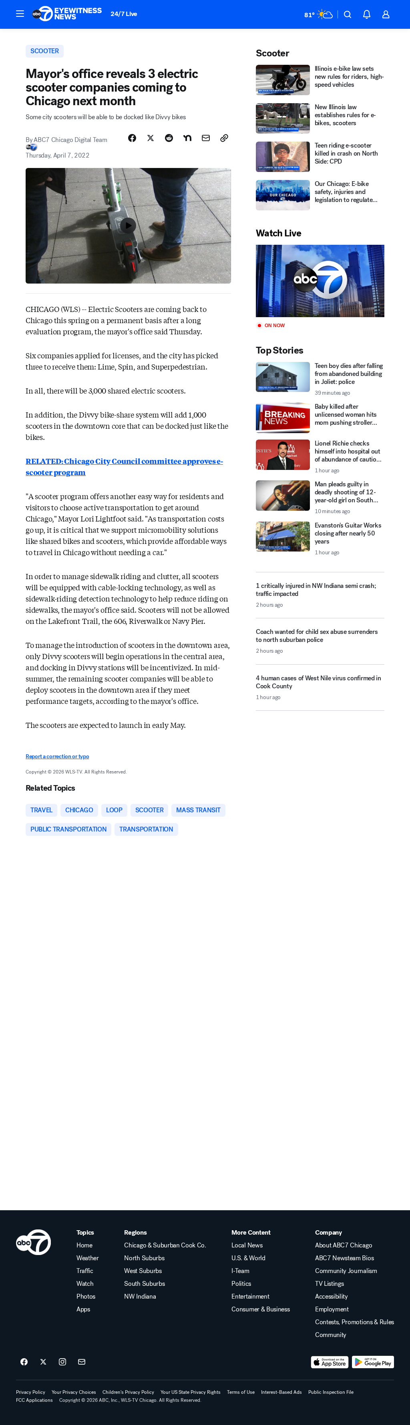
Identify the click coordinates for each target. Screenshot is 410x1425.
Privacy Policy (30, 1392)
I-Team (240, 1271)
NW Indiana (140, 1296)
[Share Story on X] (150, 138)
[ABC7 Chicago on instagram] (62, 1362)
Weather (87, 1258)
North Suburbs (144, 1258)
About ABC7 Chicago (343, 1245)
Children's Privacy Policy (128, 1392)
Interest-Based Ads (281, 1392)
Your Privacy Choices (74, 1392)
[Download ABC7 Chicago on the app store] (330, 1362)
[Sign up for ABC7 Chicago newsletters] (82, 1362)
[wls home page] (33, 1242)
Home (84, 1245)
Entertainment (250, 1296)
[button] (20, 14)
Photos (85, 1296)
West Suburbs (142, 1271)
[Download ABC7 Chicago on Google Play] (373, 1362)
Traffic (84, 1271)
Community (330, 1335)
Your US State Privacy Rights (191, 1392)
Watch (84, 1284)
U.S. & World (248, 1258)
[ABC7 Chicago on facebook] (24, 1362)
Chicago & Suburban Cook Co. (165, 1245)
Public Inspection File (331, 1392)
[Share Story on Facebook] (132, 138)
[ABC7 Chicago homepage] (67, 14)
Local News (246, 1245)
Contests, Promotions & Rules (354, 1322)
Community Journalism (346, 1271)
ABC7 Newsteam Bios (344, 1258)
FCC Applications (34, 1400)
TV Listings (329, 1284)
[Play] (320, 281)
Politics (241, 1284)
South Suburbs (144, 1284)
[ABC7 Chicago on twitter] (43, 1362)
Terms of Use (241, 1392)
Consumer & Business (260, 1309)
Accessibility (331, 1296)
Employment (332, 1309)
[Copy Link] (224, 138)
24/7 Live (124, 14)
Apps (83, 1309)
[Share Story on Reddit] (169, 138)
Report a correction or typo (57, 756)
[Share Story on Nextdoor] (187, 138)
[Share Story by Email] (206, 138)
